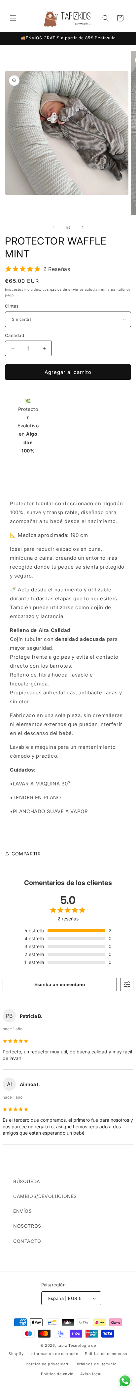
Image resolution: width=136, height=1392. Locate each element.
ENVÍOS (22, 1211)
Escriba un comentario (59, 984)
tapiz (62, 1345)
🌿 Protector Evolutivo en (28, 425)
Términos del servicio (96, 1364)
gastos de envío (64, 289)
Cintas (11, 306)
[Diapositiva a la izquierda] (53, 227)
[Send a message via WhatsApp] (125, 1381)
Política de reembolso (106, 1353)
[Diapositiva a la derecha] (82, 227)
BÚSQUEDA (26, 1181)
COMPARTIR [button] (26, 853)
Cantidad (14, 335)
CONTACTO (27, 1241)
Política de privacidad (47, 1364)
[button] (13, 18)
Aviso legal (91, 1374)
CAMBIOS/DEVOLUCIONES (45, 1196)
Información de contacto (54, 1353)
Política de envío (57, 1374)
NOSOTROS (27, 1226)
